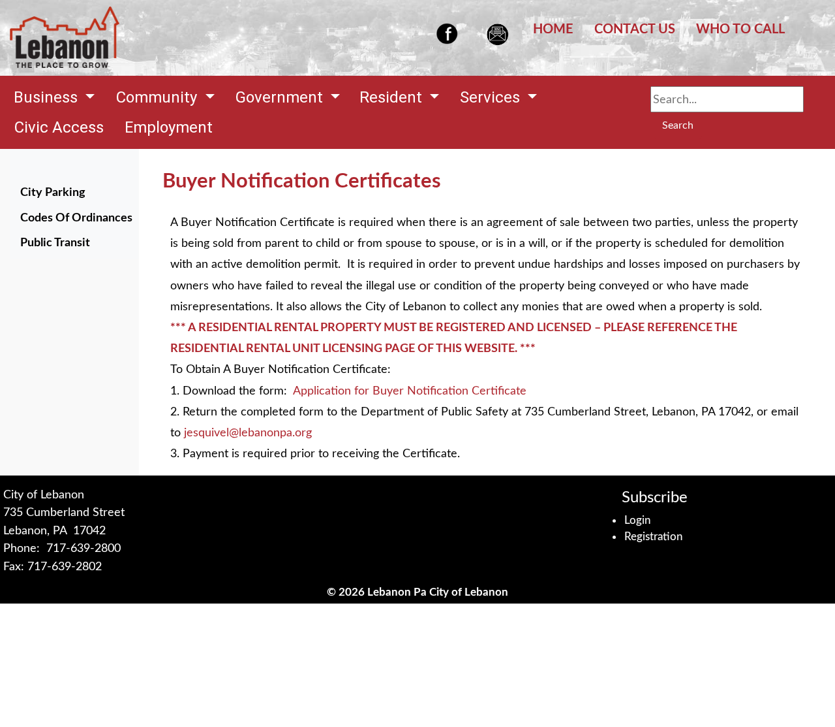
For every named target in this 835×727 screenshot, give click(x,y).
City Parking (52, 192)
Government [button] (281, 97)
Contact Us (634, 29)
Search (677, 125)
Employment (169, 127)
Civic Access (59, 127)
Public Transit (55, 242)
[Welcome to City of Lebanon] (65, 38)
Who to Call (740, 29)
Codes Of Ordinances (78, 217)
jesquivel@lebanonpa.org (248, 433)
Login (637, 520)
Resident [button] (392, 97)
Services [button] (492, 97)
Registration (653, 536)
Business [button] (48, 97)
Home (553, 29)
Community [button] (158, 97)
